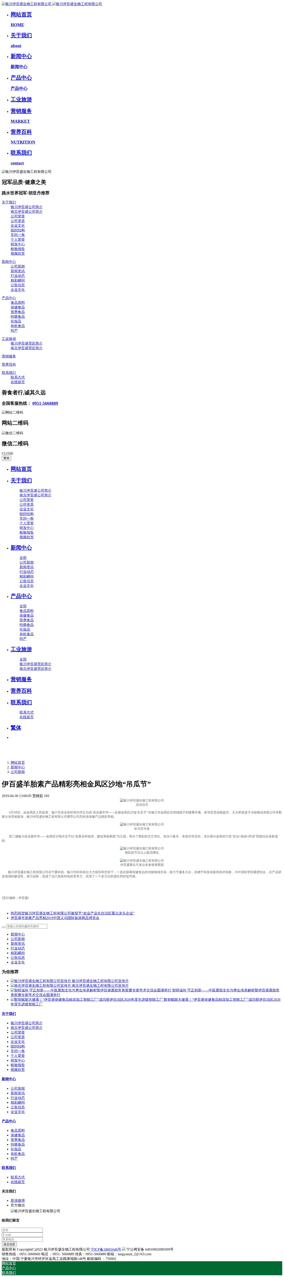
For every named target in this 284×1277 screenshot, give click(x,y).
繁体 (6, 458)
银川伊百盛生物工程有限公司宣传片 (100, 981)
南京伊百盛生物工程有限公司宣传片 (100, 985)
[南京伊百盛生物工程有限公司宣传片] (41, 985)
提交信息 (9, 1244)
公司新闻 (18, 772)
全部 (23, 558)
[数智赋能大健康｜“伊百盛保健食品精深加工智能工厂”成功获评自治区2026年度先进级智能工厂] (87, 999)
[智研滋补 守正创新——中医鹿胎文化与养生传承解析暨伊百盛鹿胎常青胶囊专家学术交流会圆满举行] (91, 990)
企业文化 (18, 962)
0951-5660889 (45, 403)
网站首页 (21, 469)
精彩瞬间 (18, 953)
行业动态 (18, 948)
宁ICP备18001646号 (106, 1249)
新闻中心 (18, 767)
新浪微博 (18, 1200)
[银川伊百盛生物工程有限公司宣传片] (41, 981)
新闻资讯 (18, 943)
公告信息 (18, 957)
